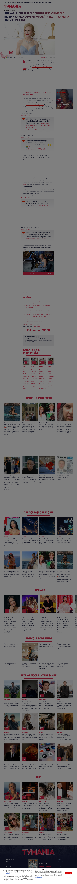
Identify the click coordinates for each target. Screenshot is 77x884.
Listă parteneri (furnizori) (38, 877)
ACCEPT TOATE (68, 873)
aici (17, 878)
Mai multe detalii (8, 873)
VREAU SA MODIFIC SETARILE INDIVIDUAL (69, 877)
